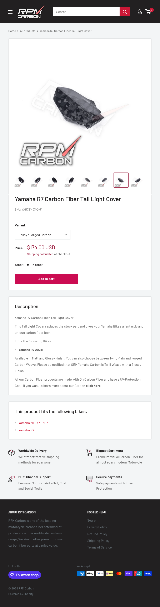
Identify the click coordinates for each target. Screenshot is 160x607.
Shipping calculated (40, 254)
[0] (148, 11)
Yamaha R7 (26, 430)
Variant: (20, 225)
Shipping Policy (98, 540)
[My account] (140, 11)
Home (12, 31)
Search (92, 520)
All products (27, 31)
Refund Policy (97, 534)
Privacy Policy (97, 527)
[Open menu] (10, 12)
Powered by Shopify (20, 594)
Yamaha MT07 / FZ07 (33, 423)
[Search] (125, 11)
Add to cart (46, 279)
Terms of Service (99, 547)
